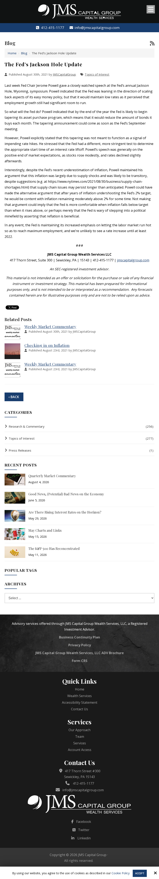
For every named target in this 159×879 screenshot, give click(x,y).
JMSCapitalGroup (64, 74)
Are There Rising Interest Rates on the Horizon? (64, 512)
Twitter (83, 830)
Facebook (83, 821)
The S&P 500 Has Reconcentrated (54, 548)
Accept (139, 873)
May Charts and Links (44, 530)
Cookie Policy (121, 873)
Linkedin (84, 838)
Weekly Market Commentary (50, 326)
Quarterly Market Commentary (52, 476)
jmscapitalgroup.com (133, 260)
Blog (24, 53)
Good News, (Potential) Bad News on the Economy (66, 494)
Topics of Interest (97, 74)
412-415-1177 (52, 27)
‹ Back (13, 397)
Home (12, 53)
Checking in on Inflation (47, 345)
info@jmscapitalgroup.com (97, 27)
